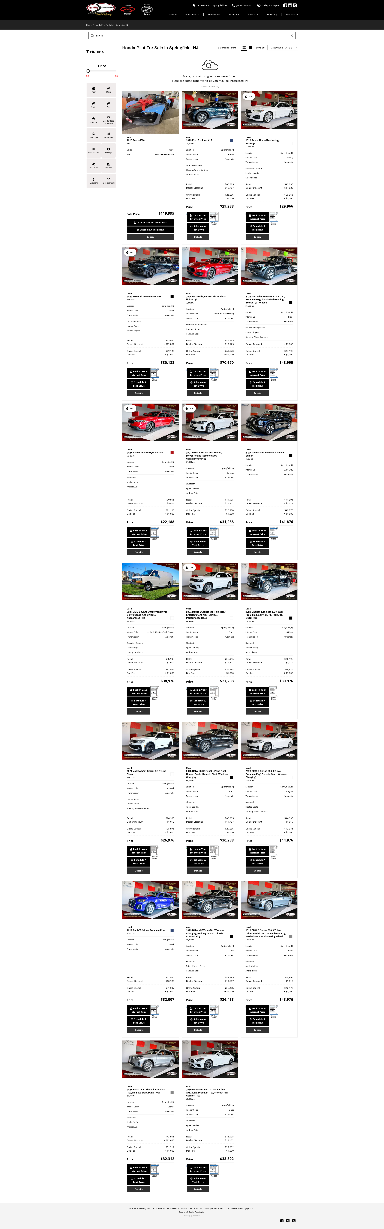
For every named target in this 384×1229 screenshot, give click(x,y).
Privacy (187, 1215)
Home (89, 25)
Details (150, 236)
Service (251, 14)
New (171, 14)
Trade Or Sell (214, 14)
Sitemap (196, 1215)
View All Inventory (210, 86)
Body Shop (272, 14)
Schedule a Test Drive (152, 229)
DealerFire (184, 1208)
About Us (290, 14)
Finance (233, 14)
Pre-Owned (190, 14)
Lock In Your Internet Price (152, 222)
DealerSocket (204, 1208)
